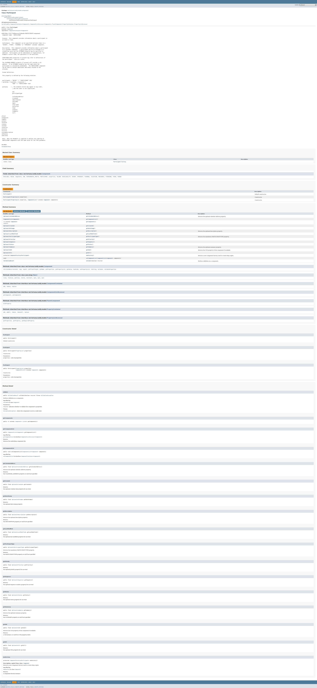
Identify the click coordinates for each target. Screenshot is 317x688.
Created (11, 225)
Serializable (6, 24)
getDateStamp (90, 228)
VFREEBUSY (80, 176)
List (4, 223)
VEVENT (74, 176)
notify (23, 278)
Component (26, 24)
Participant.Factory (119, 161)
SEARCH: (297, 5)
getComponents (90, 221)
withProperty (7, 303)
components (18, 176)
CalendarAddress (14, 216)
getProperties (49, 269)
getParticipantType (92, 236)
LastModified (13, 234)
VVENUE (119, 176)
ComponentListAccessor (37, 24)
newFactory (89, 255)
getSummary (89, 247)
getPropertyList (60, 269)
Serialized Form (6, 146)
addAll (8, 312)
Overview (3, 1)
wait (35, 278)
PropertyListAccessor (81, 24)
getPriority (89, 239)
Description (13, 231)
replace (14, 286)
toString (93, 269)
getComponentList (91, 219)
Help (34, 1)
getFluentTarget (33, 269)
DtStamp (11, 228)
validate (88, 260)
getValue (69, 269)
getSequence (89, 242)
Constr (17, 6)
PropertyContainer (68, 24)
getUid (88, 250)
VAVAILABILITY (66, 176)
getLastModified (91, 234)
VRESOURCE (101, 176)
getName (42, 269)
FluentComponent (57, 24)
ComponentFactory (15, 255)
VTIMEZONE (109, 176)
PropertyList (15, 197)
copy (20, 269)
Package (9, 1)
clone (5, 278)
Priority (12, 239)
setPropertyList (85, 269)
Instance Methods (19, 211)
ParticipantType (14, 236)
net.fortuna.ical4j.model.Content (13, 17)
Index (30, 1)
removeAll (20, 312)
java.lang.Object (6, 16)
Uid (10, 250)
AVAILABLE (6, 176)
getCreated (89, 225)
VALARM (59, 176)
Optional (6, 216)
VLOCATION (94, 176)
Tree (18, 1)
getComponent (7, 295)
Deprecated (24, 1)
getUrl (88, 252)
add (4, 286)
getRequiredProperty (28, 320)
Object (35, 275)
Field (12, 6)
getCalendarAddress (92, 216)
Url (10, 252)
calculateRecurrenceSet (10, 269)
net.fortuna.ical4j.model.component (17, 10)
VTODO (114, 176)
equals (25, 269)
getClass (17, 278)
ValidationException (47, 395)
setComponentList (91, 258)
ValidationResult (8, 260)
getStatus (89, 244)
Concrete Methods (34, 211)
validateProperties (110, 269)
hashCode (76, 269)
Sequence (12, 242)
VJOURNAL (87, 176)
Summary (11, 247)
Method (22, 6)
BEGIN (12, 176)
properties (52, 176)
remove (8, 286)
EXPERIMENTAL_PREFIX (32, 176)
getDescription (90, 231)
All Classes (3, 4)
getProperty (16, 320)
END (24, 176)
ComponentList (32, 200)
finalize (10, 278)
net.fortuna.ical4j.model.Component (17, 18)
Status (11, 244)
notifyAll (29, 278)
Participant (6, 194)
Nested (8, 6)
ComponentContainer (16, 24)
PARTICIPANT (43, 176)
